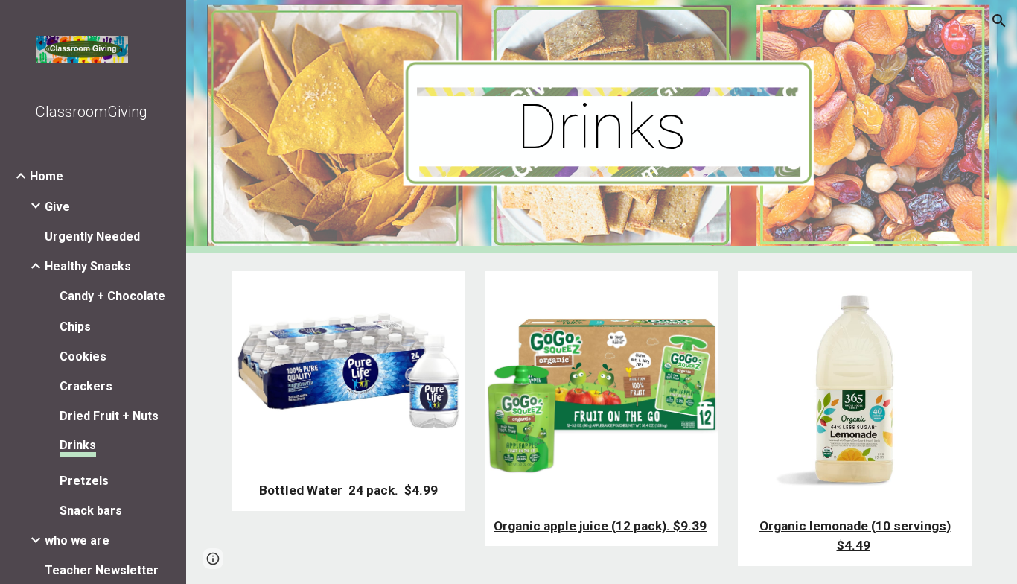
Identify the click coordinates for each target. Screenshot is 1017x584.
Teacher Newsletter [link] (102, 570)
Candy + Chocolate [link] (112, 296)
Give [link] (57, 207)
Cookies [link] (83, 356)
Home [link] (46, 176)
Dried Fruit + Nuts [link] (109, 416)
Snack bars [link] (91, 511)
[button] (999, 21)
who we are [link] (77, 540)
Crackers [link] (86, 386)
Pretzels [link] (84, 481)
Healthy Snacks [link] (88, 266)
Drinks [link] (78, 445)
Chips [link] (75, 327)
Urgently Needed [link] (92, 236)
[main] (602, 127)
